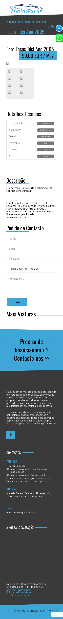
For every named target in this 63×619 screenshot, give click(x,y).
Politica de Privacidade (18, 592)
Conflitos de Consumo (18, 595)
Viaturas (11, 22)
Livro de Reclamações (18, 589)
